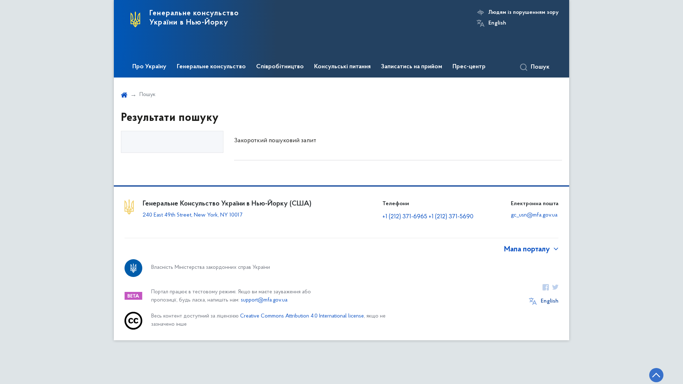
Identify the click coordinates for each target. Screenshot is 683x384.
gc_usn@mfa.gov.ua (534, 215)
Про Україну (149, 67)
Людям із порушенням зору (523, 12)
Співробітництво (280, 67)
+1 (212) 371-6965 (404, 217)
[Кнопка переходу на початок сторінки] (656, 375)
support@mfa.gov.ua (264, 300)
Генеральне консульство (211, 67)
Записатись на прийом (411, 67)
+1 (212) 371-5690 (451, 217)
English (497, 23)
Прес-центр (469, 67)
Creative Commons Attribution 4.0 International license (302, 316)
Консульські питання (342, 67)
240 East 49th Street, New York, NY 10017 (192, 215)
